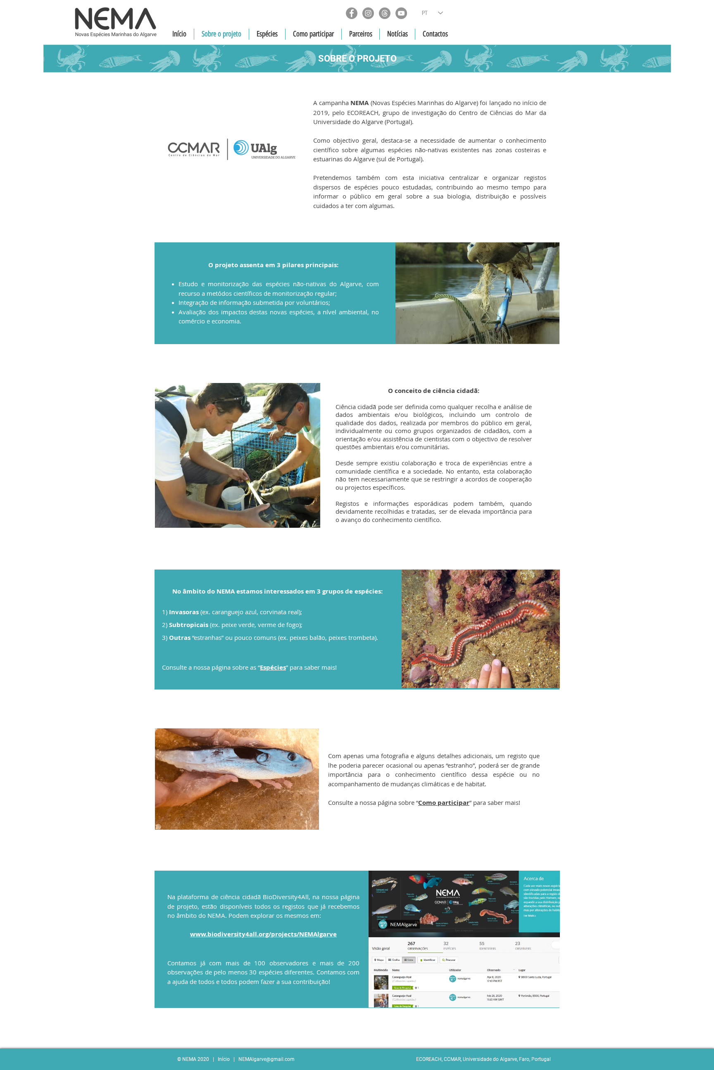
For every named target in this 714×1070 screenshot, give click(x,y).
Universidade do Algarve (490, 1059)
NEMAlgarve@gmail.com (266, 1059)
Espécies (273, 667)
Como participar (443, 802)
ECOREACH (429, 1059)
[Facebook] (351, 13)
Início (224, 1059)
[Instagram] (368, 13)
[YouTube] (401, 13)
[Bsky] (384, 13)
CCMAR (452, 1059)
